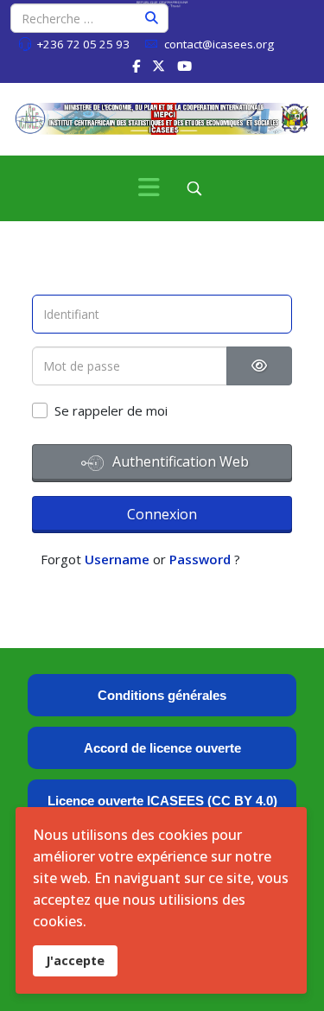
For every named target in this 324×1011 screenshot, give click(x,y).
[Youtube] (184, 65)
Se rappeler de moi (111, 410)
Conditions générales (162, 695)
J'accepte (75, 960)
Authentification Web (179, 461)
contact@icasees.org (219, 44)
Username (117, 559)
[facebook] (136, 65)
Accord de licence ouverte (162, 748)
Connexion (162, 514)
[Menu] (149, 188)
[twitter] (158, 65)
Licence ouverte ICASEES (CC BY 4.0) (162, 800)
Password (200, 559)
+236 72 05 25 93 (83, 44)
